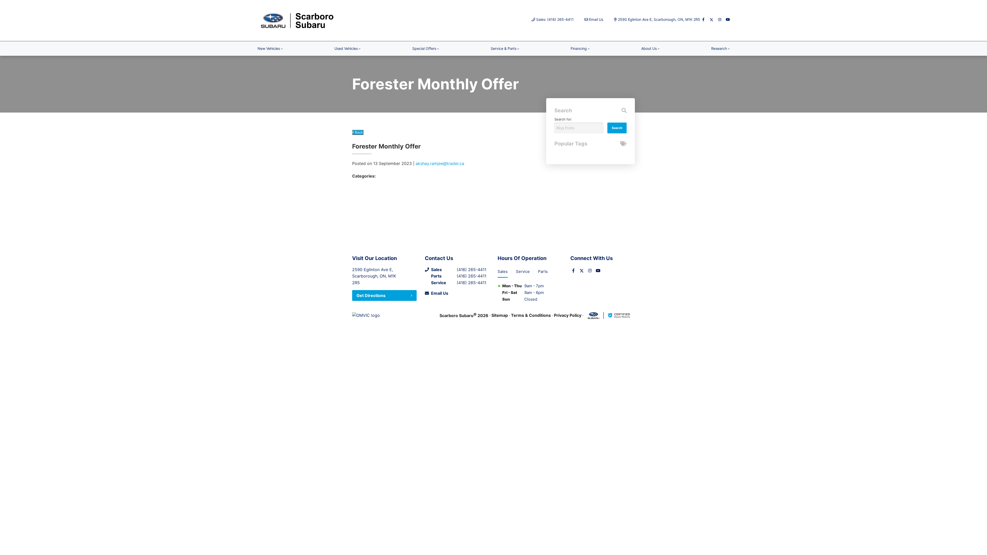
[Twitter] (711, 19)
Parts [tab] (543, 271)
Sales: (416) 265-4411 (555, 19)
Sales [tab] (503, 271)
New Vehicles (269, 48)
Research (719, 48)
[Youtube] (728, 19)
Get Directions (371, 295)
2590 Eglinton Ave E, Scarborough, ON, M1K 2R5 (659, 19)
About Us (649, 48)
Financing (579, 48)
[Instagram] (720, 19)
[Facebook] (703, 19)
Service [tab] (523, 271)
